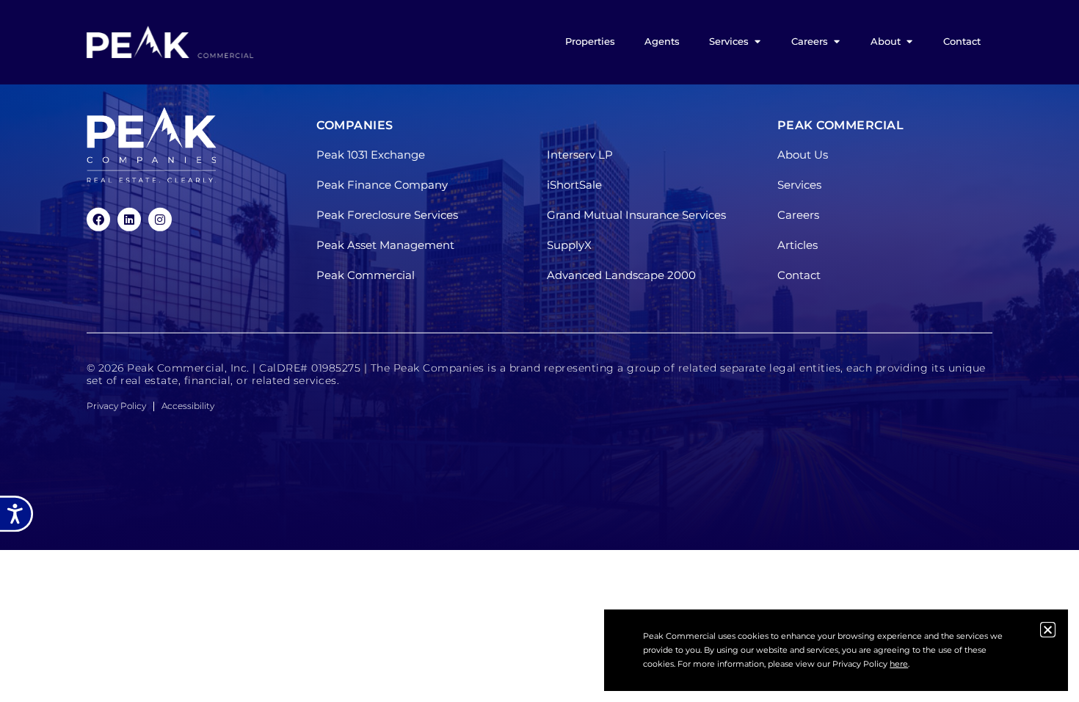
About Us (802, 155)
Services (799, 185)
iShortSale (574, 185)
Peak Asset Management (385, 245)
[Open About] (909, 41)
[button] (1047, 629)
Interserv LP (580, 155)
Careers (798, 215)
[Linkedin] (129, 219)
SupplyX (569, 245)
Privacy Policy (116, 405)
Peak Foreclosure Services (387, 215)
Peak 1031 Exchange (370, 155)
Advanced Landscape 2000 (621, 275)
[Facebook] (98, 219)
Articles (797, 245)
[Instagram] (160, 219)
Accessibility (187, 405)
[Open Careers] (836, 41)
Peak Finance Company (382, 185)
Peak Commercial (365, 275)
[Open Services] (757, 41)
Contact (799, 275)
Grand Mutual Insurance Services (636, 215)
